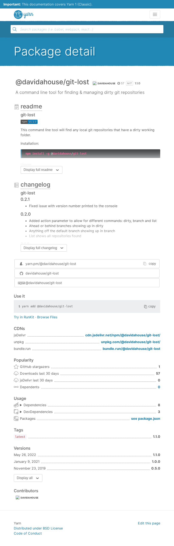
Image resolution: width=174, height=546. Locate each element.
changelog (35, 184)
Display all (25, 478)
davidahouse (106, 83)
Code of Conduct (28, 533)
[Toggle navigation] (155, 14)
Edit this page (149, 523)
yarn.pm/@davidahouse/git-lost (50, 264)
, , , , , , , (33, 405)
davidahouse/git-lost (42, 273)
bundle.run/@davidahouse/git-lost (131, 348)
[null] (29, 121)
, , (36, 412)
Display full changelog (40, 248)
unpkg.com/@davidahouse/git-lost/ (130, 342)
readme (31, 106)
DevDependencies (38, 412)
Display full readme (38, 170)
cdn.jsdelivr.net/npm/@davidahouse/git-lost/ (122, 335)
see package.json (145, 418)
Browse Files (47, 317)
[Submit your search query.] (14, 29)
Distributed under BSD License (38, 528)
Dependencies (35, 405)
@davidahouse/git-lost (43, 283)
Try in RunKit (24, 317)
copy (152, 263)
